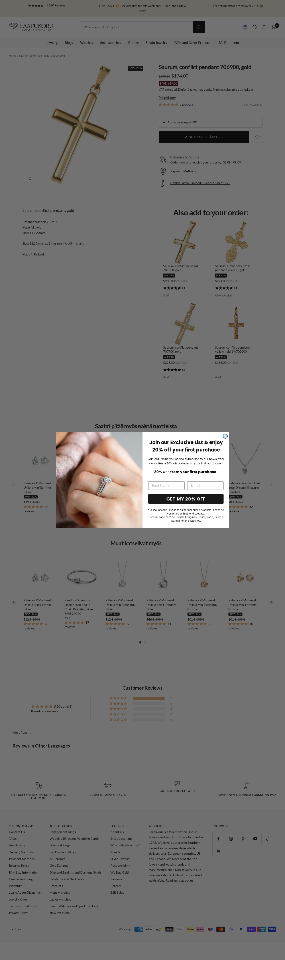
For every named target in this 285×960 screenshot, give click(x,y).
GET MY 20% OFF (186, 499)
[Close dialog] (225, 436)
